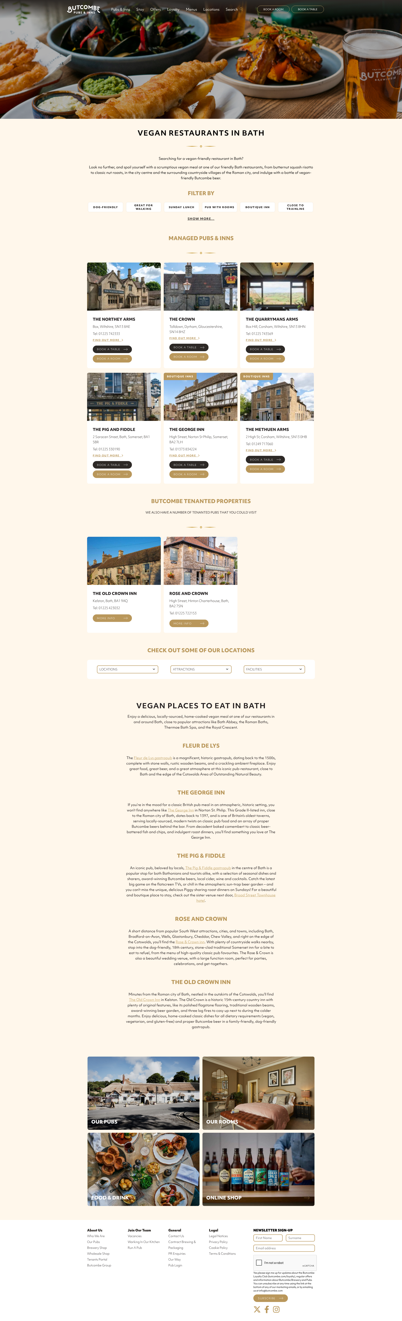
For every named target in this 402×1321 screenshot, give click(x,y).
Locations (211, 9)
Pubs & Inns (120, 9)
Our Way (174, 1259)
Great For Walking (143, 207)
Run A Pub (135, 1248)
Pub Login (175, 1265)
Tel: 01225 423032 (106, 608)
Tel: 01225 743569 (259, 333)
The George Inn (181, 810)
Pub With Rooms (219, 207)
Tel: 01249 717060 (259, 444)
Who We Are (96, 1236)
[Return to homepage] (83, 9)
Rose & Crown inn (190, 941)
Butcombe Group (99, 1265)
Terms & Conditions (222, 1254)
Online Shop (224, 1197)
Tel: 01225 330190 (106, 449)
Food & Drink (110, 1197)
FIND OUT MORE (107, 340)
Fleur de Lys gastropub (153, 757)
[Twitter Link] (257, 1309)
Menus (191, 9)
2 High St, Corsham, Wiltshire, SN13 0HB (276, 436)
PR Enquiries (177, 1254)
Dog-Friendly (105, 207)
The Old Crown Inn (144, 999)
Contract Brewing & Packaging (182, 1245)
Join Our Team (139, 1230)
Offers (155, 9)
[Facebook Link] (267, 1309)
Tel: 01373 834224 (183, 449)
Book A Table (307, 9)
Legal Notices (218, 1236)
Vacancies (135, 1236)
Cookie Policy (218, 1248)
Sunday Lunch (182, 207)
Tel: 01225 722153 (183, 613)
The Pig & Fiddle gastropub (208, 867)
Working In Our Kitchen (144, 1242)
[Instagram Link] (276, 1309)
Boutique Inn (257, 207)
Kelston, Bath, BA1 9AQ (110, 600)
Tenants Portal (97, 1259)
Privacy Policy (218, 1242)
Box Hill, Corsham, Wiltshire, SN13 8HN (275, 326)
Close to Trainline (296, 207)
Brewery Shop (97, 1248)
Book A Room (273, 9)
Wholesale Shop (98, 1254)
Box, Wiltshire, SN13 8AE (111, 326)
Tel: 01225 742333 (106, 333)
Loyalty (173, 9)
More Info (106, 618)
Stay (140, 9)
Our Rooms (222, 1122)
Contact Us (176, 1236)
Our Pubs (104, 1122)
